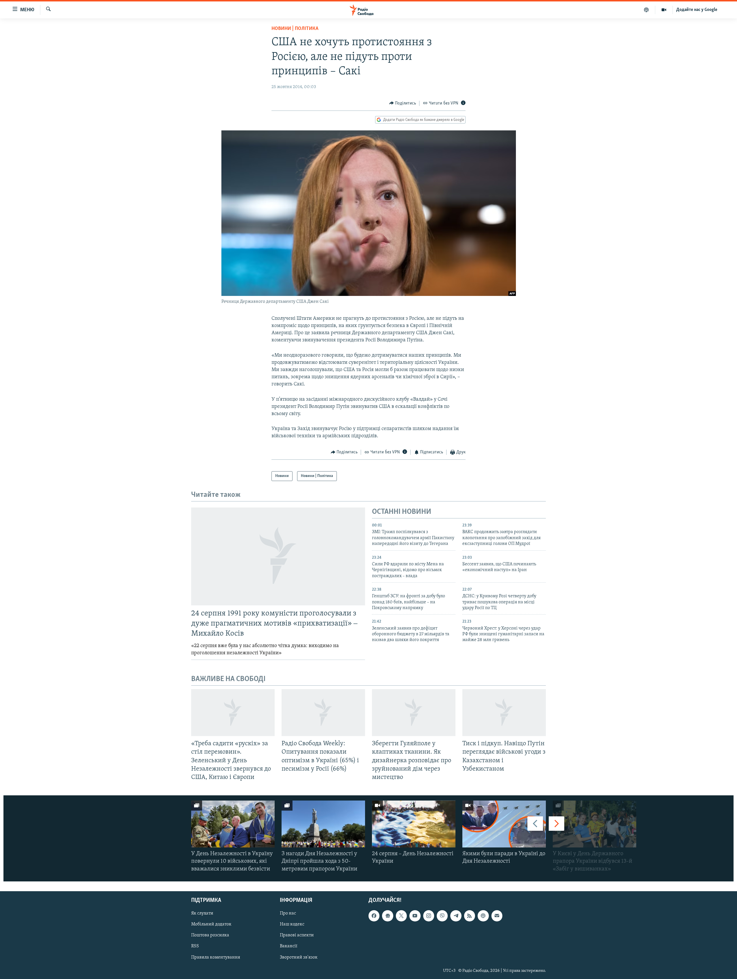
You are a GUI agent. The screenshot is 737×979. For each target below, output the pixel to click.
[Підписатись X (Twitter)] (401, 915)
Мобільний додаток (211, 924)
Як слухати (202, 913)
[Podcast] (483, 915)
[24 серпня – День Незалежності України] (413, 824)
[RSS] (469, 915)
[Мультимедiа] (664, 10)
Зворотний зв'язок (299, 957)
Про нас (288, 913)
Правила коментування (215, 957)
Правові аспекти (297, 935)
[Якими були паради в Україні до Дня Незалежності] (504, 824)
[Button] (402, 103)
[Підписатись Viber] (442, 915)
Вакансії (288, 946)
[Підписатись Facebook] (373, 915)
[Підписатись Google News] (387, 915)
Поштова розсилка (210, 935)
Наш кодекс (292, 924)
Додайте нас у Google (696, 9)
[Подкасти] (646, 10)
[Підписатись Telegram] (455, 915)
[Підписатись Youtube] (414, 915)
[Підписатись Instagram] (428, 915)
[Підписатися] (496, 915)
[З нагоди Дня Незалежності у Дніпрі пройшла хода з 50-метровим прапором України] (323, 824)
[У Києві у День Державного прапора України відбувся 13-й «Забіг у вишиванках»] (594, 824)
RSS (195, 946)
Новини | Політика (294, 28)
